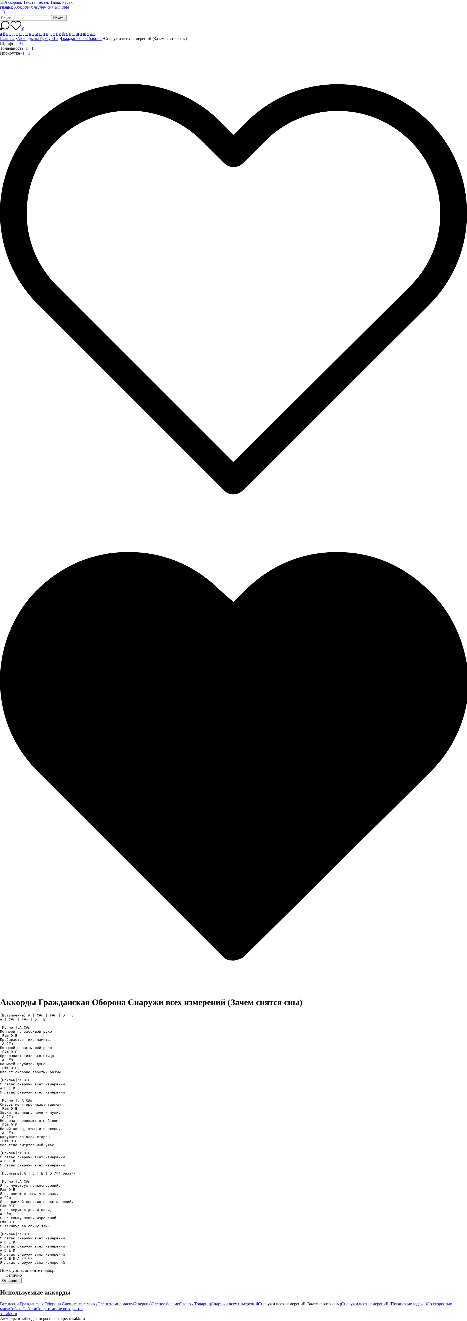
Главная (7, 38)
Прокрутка (10, 53)
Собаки (29, 1308)
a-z (92, 33)
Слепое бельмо (165, 1304)
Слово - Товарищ (195, 1304)
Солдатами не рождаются (59, 1308)
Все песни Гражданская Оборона (30, 1304)
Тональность (11, 48)
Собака (15, 1308)
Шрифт (7, 43)
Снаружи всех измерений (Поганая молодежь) (384, 1304)
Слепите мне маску (80, 1304)
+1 (21, 43)
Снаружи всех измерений (234, 1304)
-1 (16, 43)
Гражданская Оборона (81, 38)
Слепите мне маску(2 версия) (125, 1304)
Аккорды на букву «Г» (37, 38)
